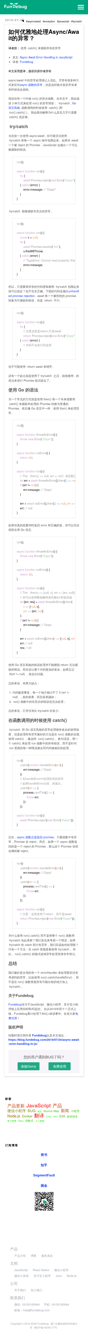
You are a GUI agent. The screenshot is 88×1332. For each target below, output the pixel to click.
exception (49, 21)
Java (59, 1276)
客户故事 (11, 1120)
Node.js (13, 1116)
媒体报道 (72, 1116)
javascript (64, 21)
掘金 (44, 1185)
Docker (27, 1116)
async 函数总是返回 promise (35, 837)
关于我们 (20, 1290)
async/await (34, 21)
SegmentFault (44, 1175)
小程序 (75, 1111)
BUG (32, 1111)
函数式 (29, 1121)
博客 (33, 1256)
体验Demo (28, 1066)
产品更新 (16, 1105)
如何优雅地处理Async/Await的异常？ (43, 34)
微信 (39, 1111)
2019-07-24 (14, 19)
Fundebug (26, 62)
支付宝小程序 (42, 1276)
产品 (57, 1105)
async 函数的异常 (31, 85)
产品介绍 (20, 1256)
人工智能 (39, 1120)
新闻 (65, 1110)
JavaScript (38, 1105)
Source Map (51, 1111)
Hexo (21, 1120)
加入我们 (36, 1290)
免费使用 (59, 1066)
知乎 (44, 1165)
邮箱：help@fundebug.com (32, 1310)
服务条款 (47, 1256)
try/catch (77, 21)
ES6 (62, 1116)
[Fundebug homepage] (15, 6)
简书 (44, 1154)
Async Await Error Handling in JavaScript (46, 57)
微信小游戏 (21, 1276)
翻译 (39, 1115)
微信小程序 (16, 1111)
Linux (48, 1116)
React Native (41, 1270)
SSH (55, 1116)
